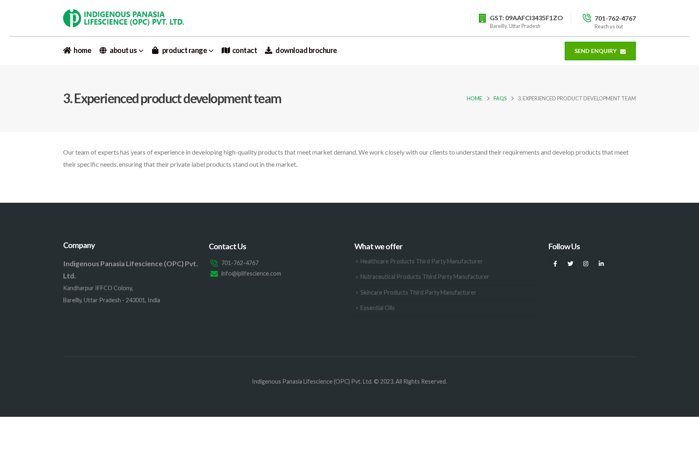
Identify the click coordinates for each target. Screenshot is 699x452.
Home (82, 51)
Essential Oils (377, 307)
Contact (244, 51)
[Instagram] (586, 263)
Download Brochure (306, 51)
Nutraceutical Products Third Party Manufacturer (424, 276)
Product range (184, 51)
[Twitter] (570, 263)
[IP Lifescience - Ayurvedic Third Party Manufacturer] (123, 18)
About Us (123, 51)
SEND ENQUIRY (596, 50)
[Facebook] (555, 263)
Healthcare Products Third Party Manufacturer (421, 261)
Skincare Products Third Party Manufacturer (418, 292)
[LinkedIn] (601, 263)
